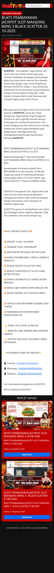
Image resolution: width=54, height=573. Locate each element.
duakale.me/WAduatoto (30, 368)
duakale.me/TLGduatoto (30, 373)
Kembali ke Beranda (12, 13)
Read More (27, 454)
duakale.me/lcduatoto (28, 363)
